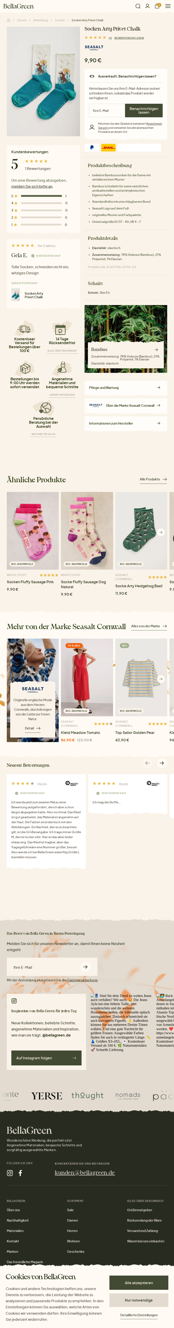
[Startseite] (18, 6)
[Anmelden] (147, 6)
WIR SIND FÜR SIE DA (43, 434)
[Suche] (138, 6)
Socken (60, 20)
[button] (161, 532)
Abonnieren (85, 967)
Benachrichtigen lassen (144, 110)
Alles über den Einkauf (62, 350)
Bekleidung (40, 20)
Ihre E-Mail (23, 967)
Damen (22, 20)
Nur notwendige (139, 1300)
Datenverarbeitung (82, 980)
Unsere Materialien (62, 394)
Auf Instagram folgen (34, 1057)
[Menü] (166, 6)
